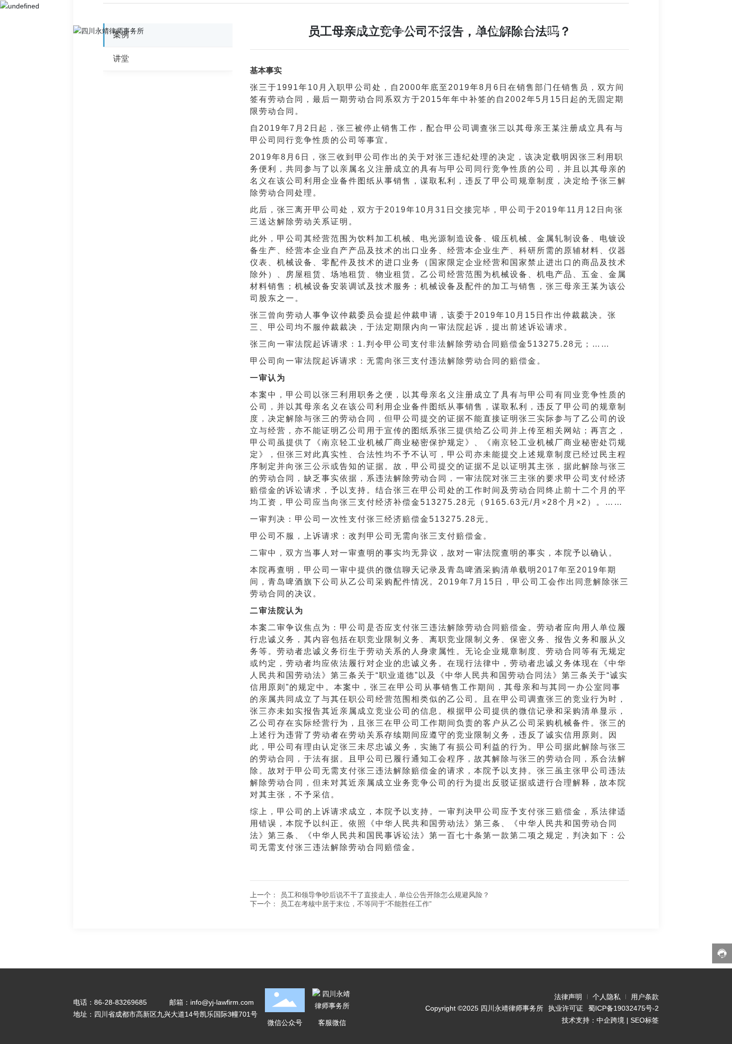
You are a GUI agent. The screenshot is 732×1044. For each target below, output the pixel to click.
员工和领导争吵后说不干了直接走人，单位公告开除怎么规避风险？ (384, 895)
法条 (475, 30)
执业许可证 (565, 1008)
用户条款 (645, 997)
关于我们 (399, 30)
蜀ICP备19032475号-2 (623, 1008)
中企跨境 (610, 1020)
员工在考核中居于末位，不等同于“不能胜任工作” (356, 904)
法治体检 (441, 30)
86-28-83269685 (120, 1002)
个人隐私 (606, 997)
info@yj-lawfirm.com (222, 1002)
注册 (646, 30)
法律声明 (568, 997)
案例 (500, 30)
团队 (552, 30)
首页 (365, 30)
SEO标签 (644, 1020)
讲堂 (526, 30)
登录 (620, 30)
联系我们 (586, 30)
